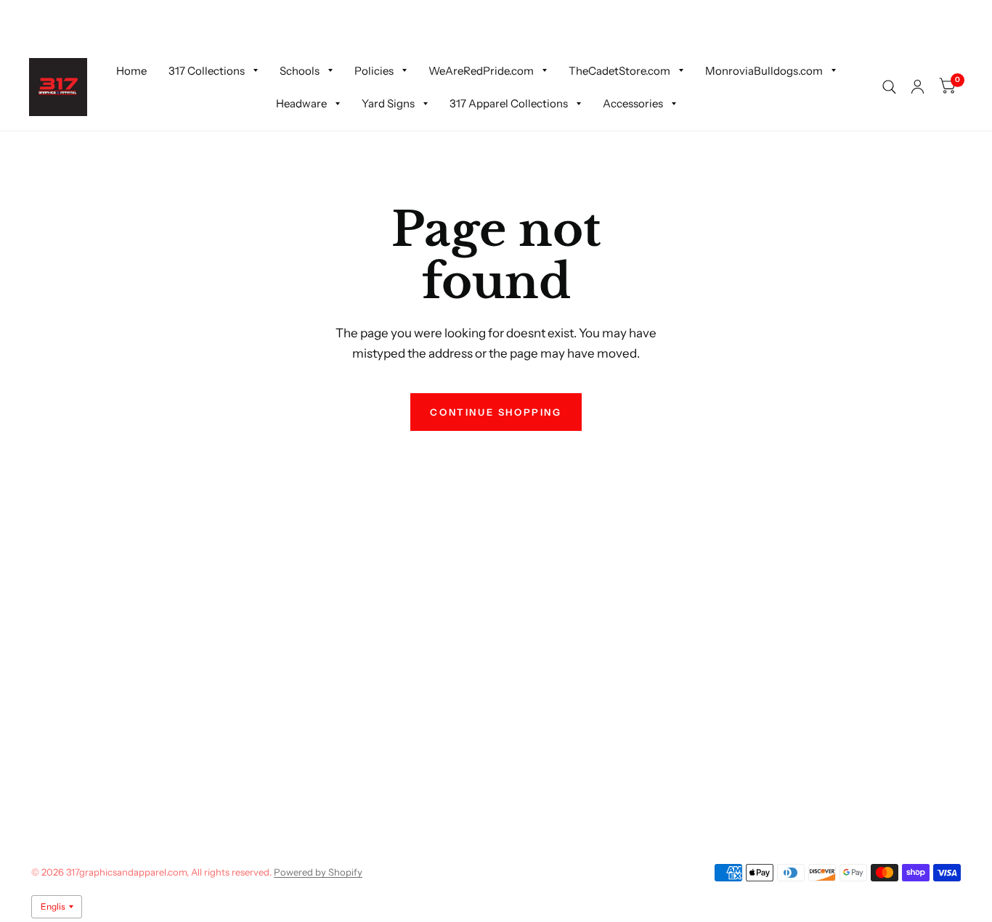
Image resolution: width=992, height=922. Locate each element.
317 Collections (206, 70)
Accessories (633, 103)
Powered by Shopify (318, 872)
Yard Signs (388, 103)
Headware (301, 103)
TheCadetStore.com (619, 70)
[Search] (889, 87)
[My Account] (917, 87)
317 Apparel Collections (509, 103)
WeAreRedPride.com (481, 70)
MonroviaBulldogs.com (764, 70)
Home (131, 70)
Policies (374, 70)
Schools (300, 70)
